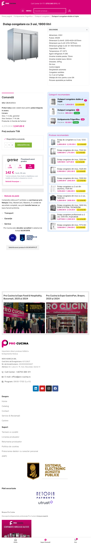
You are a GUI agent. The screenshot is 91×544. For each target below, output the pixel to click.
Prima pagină (7, 16)
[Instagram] (49, 388)
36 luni (30, 166)
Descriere (68, 30)
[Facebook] (55, 388)
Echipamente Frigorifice (23, 16)
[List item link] (45, 401)
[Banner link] (24, 317)
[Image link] (15, 343)
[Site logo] (9, 3)
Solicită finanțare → (13, 181)
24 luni (20, 166)
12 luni (10, 166)
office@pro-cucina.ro (21, 377)
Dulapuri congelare (42, 16)
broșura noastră (42, 516)
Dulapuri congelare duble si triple (65, 16)
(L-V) (53, 3)
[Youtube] (42, 388)
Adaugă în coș (23, 145)
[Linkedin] (36, 388)
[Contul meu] (69, 10)
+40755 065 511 (23, 372)
